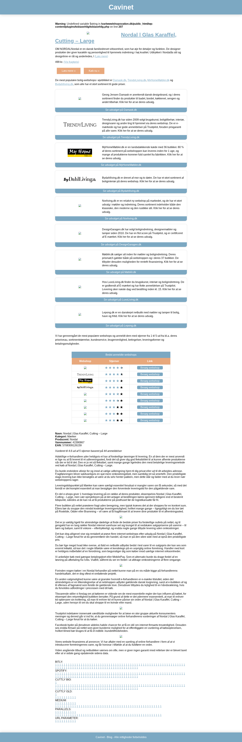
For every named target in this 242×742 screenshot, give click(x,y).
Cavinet (121, 7)
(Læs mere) (101, 56)
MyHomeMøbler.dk (158, 80)
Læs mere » (69, 70)
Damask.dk (119, 80)
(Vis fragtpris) (71, 62)
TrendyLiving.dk (136, 80)
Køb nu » (94, 70)
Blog (109, 737)
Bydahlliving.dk (64, 84)
